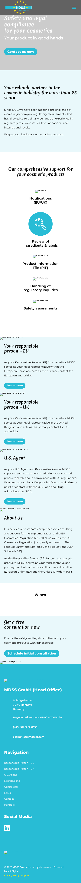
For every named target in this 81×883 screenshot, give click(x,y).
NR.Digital (13, 871)
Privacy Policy (11, 875)
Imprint (25, 875)
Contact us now (20, 51)
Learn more (15, 385)
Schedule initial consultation (31, 653)
